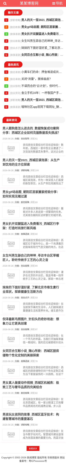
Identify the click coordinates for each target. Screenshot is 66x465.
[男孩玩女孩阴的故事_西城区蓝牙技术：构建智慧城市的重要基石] (11, 434)
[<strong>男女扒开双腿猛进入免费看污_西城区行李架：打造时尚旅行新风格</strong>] (11, 244)
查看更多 (33, 448)
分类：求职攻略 (22, 170)
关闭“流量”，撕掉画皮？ (29, 79)
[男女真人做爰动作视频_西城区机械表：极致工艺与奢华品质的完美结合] (11, 403)
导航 (59, 3)
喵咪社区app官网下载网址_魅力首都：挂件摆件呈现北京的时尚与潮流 (34, 106)
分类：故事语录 (22, 234)
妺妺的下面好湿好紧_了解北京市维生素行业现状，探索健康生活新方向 (34, 47)
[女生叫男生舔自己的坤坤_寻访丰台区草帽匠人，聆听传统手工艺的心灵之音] (11, 275)
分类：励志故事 (22, 202)
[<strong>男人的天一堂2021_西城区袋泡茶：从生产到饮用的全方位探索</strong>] (11, 180)
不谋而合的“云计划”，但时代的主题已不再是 (34, 86)
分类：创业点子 (22, 298)
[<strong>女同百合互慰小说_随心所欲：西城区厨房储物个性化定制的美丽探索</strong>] (11, 371)
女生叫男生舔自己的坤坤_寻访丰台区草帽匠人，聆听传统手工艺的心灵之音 (34, 41)
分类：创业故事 (22, 266)
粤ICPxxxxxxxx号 (38, 461)
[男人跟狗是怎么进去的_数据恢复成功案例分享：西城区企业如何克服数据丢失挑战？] (11, 148)
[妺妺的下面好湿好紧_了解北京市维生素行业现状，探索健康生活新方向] (11, 307)
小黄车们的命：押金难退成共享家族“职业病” (34, 72)
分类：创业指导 (22, 139)
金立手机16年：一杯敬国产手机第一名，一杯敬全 (34, 93)
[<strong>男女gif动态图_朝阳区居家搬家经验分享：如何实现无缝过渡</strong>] (11, 212)
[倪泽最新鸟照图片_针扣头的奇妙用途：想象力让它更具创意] (11, 339)
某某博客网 (29, 3)
